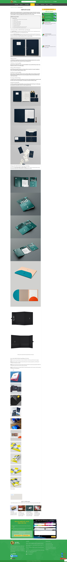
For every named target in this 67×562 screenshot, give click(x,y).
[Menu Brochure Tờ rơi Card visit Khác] (50, 529)
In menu (21, 4)
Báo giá (37, 4)
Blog (47, 4)
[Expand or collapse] (39, 16)
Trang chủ (12, 7)
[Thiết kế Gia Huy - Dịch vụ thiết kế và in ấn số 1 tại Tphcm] (15, 1)
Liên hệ (51, 4)
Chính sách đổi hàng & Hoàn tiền (51, 547)
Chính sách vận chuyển (49, 544)
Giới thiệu (16, 4)
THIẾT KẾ (32, 4)
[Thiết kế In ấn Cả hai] (39, 529)
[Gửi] (35, 1)
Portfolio (42, 4)
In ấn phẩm (27, 4)
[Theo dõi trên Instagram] (12, 553)
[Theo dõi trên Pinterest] (13, 553)
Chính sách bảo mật (49, 543)
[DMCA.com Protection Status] (12, 558)
